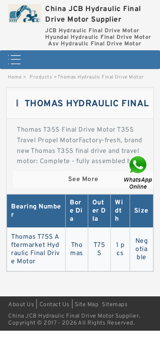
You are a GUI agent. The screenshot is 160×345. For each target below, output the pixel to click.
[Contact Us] (138, 173)
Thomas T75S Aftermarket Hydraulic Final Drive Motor (35, 249)
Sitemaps (115, 304)
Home (14, 77)
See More (83, 179)
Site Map (86, 304)
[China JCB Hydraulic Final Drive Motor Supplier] (24, 11)
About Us (21, 304)
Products (41, 77)
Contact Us (54, 304)
